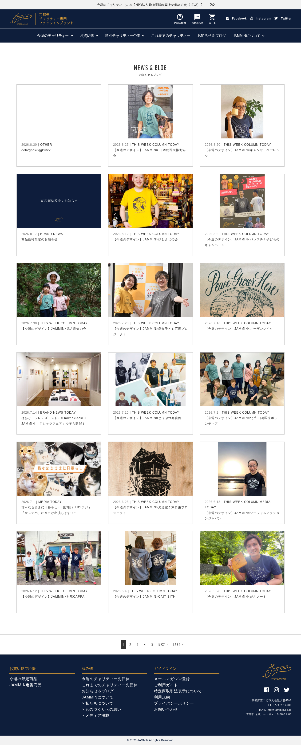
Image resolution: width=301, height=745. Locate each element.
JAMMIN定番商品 (25, 685)
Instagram (263, 18)
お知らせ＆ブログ (211, 35)
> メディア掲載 (95, 716)
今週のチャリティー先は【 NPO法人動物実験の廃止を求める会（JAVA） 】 (150, 4)
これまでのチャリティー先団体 (110, 685)
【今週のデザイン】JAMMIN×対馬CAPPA (53, 596)
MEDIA (43, 502)
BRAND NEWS (51, 234)
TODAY (173, 144)
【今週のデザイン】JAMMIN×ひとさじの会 (145, 239)
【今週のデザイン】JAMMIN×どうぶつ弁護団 (147, 418)
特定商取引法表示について (178, 691)
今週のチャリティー (53, 35)
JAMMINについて (246, 35)
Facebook (239, 18)
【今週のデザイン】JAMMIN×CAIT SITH (144, 596)
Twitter (286, 18)
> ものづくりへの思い (101, 709)
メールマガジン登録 (172, 679)
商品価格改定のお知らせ (39, 239)
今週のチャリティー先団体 (106, 679)
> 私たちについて (97, 703)
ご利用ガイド (166, 685)
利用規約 (162, 697)
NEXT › (163, 644)
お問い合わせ (166, 709)
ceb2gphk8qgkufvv (36, 150)
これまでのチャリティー (170, 35)
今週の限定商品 (23, 679)
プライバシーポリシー (174, 703)
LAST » (178, 644)
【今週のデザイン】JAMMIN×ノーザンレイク (239, 328)
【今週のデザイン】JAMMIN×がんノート (235, 596)
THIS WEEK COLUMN (149, 144)
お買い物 (87, 35)
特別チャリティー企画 (122, 35)
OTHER (46, 144)
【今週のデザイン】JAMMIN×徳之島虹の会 (53, 328)
